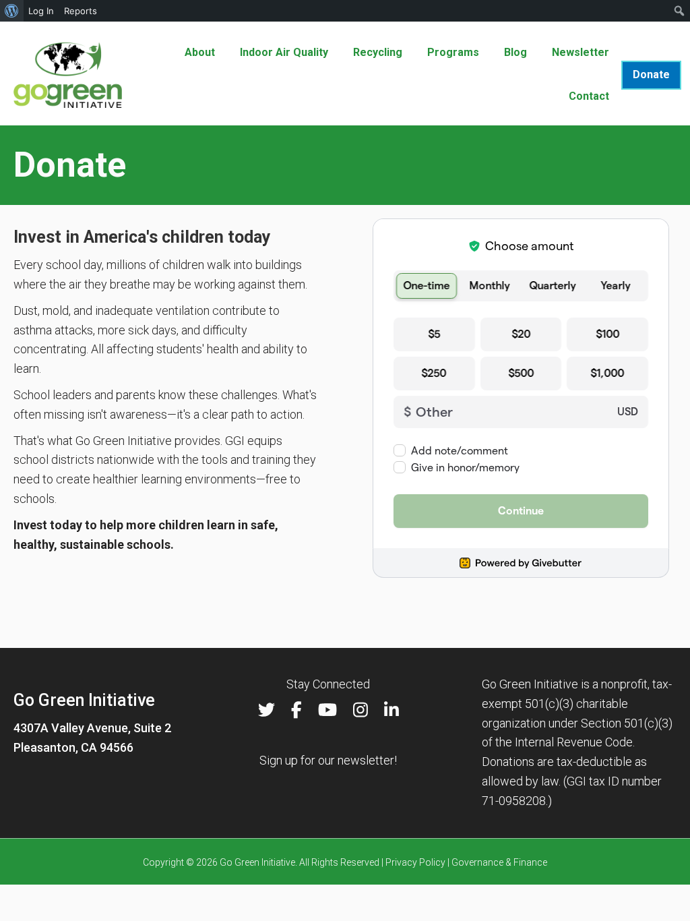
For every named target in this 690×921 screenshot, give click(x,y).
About (200, 52)
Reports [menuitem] (80, 10)
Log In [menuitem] (41, 10)
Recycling (377, 52)
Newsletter (580, 52)
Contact (589, 96)
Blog (515, 52)
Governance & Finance (499, 862)
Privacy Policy (415, 862)
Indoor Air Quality (284, 52)
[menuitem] (12, 11)
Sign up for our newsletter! (328, 760)
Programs (453, 52)
